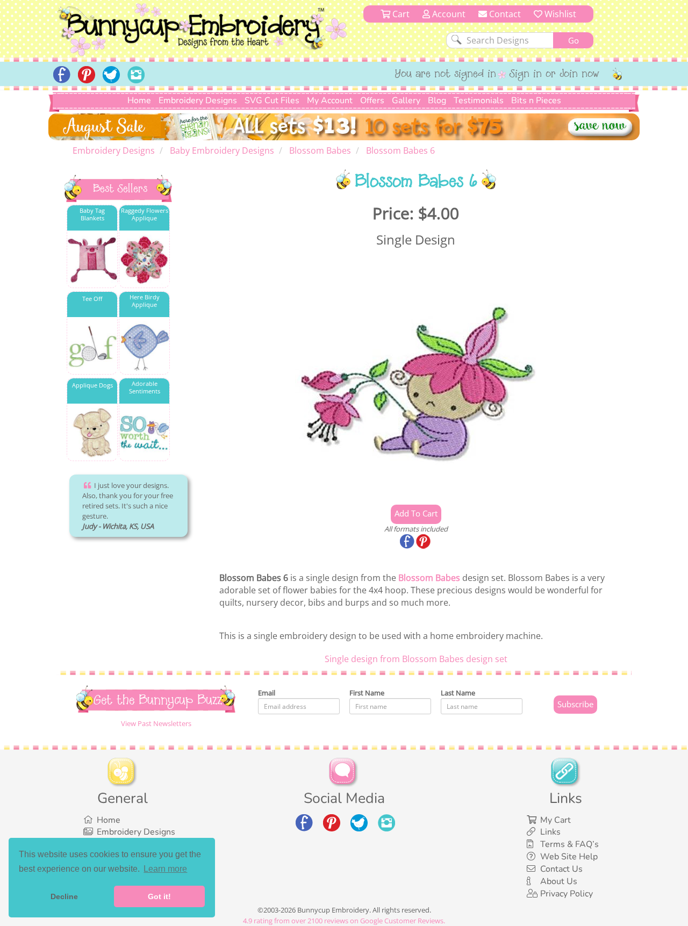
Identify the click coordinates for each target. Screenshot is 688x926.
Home (139, 100)
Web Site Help (569, 857)
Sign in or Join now (554, 75)
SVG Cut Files (272, 100)
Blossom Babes (429, 578)
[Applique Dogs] (92, 433)
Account (447, 14)
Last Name (458, 693)
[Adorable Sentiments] (144, 433)
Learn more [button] (165, 868)
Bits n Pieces (536, 100)
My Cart (555, 820)
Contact (504, 14)
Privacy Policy (566, 894)
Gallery (406, 100)
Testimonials (479, 100)
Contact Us (561, 869)
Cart (400, 14)
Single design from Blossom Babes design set (416, 659)
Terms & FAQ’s (569, 844)
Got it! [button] (159, 896)
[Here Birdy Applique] (144, 346)
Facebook (408, 542)
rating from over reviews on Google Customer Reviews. (344, 920)
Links (550, 832)
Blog (437, 100)
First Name (366, 693)
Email (266, 693)
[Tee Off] (92, 346)
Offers (372, 100)
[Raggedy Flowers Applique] (144, 260)
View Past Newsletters (156, 723)
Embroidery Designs (198, 100)
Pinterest (424, 542)
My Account (330, 100)
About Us (558, 881)
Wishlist (559, 14)
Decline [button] (64, 896)
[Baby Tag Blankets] (92, 260)
